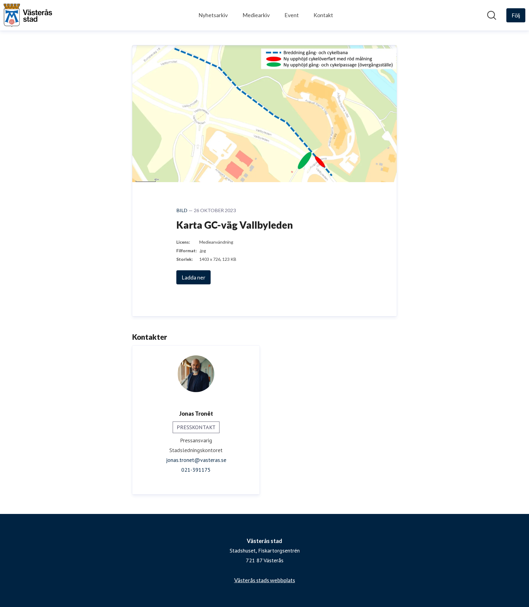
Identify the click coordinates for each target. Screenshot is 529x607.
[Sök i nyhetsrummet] (492, 15)
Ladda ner (193, 277)
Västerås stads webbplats (264, 580)
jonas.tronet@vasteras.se (196, 459)
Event (291, 15)
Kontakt (323, 15)
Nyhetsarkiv (213, 15)
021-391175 (196, 469)
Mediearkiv (256, 15)
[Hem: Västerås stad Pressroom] (28, 15)
